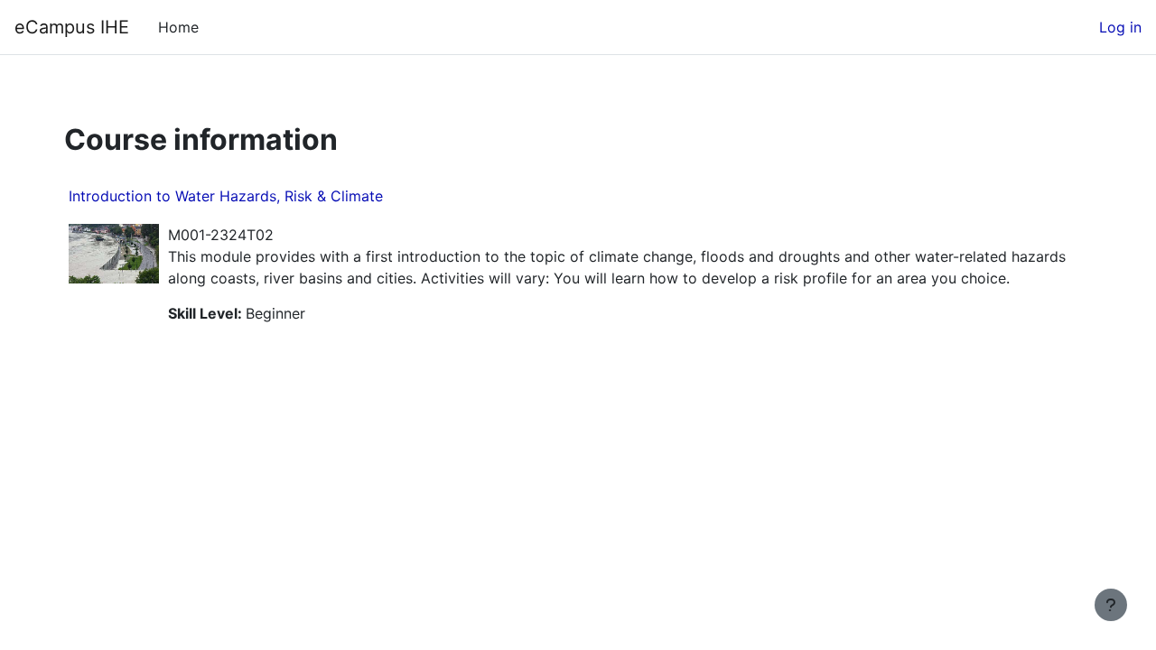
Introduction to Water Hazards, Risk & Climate (226, 196)
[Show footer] (1111, 605)
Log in (1120, 27)
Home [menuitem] (178, 27)
